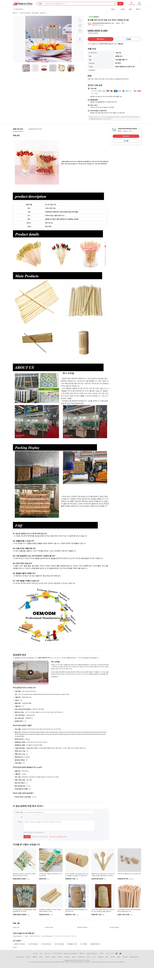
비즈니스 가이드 (109, 953)
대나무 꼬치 (16, 927)
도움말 (123, 9)
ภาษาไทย (112, 957)
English (22, 957)
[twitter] (120, 953)
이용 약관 (111, 962)
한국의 (88, 957)
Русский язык (81, 957)
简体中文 (28, 957)
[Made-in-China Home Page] (22, 4)
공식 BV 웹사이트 (57, 658)
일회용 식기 (43, 13)
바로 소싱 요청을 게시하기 (58, 836)
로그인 (139, 5)
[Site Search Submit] (120, 3)
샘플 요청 (120, 43)
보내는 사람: (19, 812)
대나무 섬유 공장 (46, 944)
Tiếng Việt (125, 957)
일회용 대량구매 (95, 944)
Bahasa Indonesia (134, 957)
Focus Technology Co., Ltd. (79, 960)
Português (66, 957)
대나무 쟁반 (83, 944)
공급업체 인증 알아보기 (92, 953)
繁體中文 (35, 957)
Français (47, 957)
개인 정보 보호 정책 (57, 953)
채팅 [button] (129, 39)
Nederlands (100, 957)
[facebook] (116, 953)
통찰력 (101, 953)
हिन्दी (107, 957)
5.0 (120, 131)
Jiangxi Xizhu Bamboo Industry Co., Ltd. (103, 23)
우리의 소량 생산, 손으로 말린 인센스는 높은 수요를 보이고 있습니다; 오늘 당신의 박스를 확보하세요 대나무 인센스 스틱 (76, 875)
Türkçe (118, 957)
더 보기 (15, 947)
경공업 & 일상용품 (25, 13)
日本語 (41, 957)
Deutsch (60, 957)
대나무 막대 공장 (59, 944)
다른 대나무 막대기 (82, 927)
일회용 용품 (35, 13)
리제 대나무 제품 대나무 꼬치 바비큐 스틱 (129, 874)
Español (54, 957)
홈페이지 (15, 13)
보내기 (27, 837)
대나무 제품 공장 (33, 944)
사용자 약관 (47, 953)
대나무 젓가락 (49, 927)
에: (22, 817)
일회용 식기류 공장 (19, 944)
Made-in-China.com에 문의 (70, 953)
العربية (94, 957)
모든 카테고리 (19, 9)
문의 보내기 (100, 39)
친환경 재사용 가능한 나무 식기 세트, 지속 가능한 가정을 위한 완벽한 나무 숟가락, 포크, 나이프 (103, 875)
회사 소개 (35, 953)
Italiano (73, 957)
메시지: (21, 822)
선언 (41, 953)
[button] (115, 3)
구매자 (113, 9)
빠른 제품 (81, 953)
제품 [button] (40, 4)
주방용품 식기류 (72, 944)
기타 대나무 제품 (113, 927)
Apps (130, 9)
